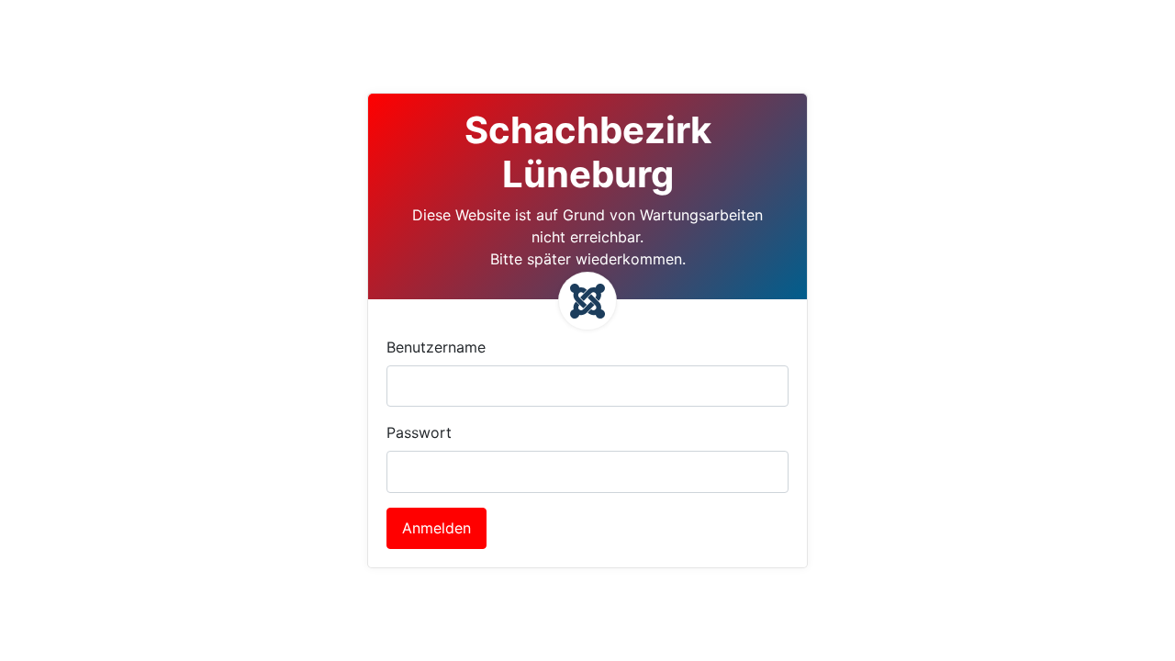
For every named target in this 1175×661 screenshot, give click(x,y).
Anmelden (436, 528)
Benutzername (436, 347)
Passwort (419, 432)
